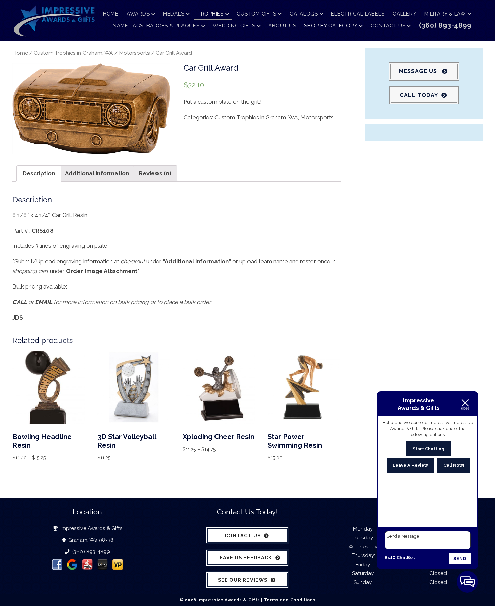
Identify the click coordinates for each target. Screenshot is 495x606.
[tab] (38, 173)
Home (111, 14)
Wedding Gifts (234, 26)
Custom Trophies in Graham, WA (73, 53)
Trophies (211, 14)
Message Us (419, 71)
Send (459, 558)
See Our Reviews (242, 580)
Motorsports (134, 53)
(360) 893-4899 (90, 552)
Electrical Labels (358, 14)
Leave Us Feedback (244, 557)
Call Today (419, 95)
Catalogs (304, 14)
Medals (174, 14)
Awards (138, 14)
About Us (282, 26)
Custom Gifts (256, 14)
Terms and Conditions (290, 599)
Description (39, 173)
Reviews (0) (155, 173)
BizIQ (390, 557)
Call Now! (453, 465)
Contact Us (388, 26)
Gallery (404, 14)
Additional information (97, 173)
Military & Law (445, 14)
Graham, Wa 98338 (90, 540)
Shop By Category (330, 26)
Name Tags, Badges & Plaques (156, 26)
